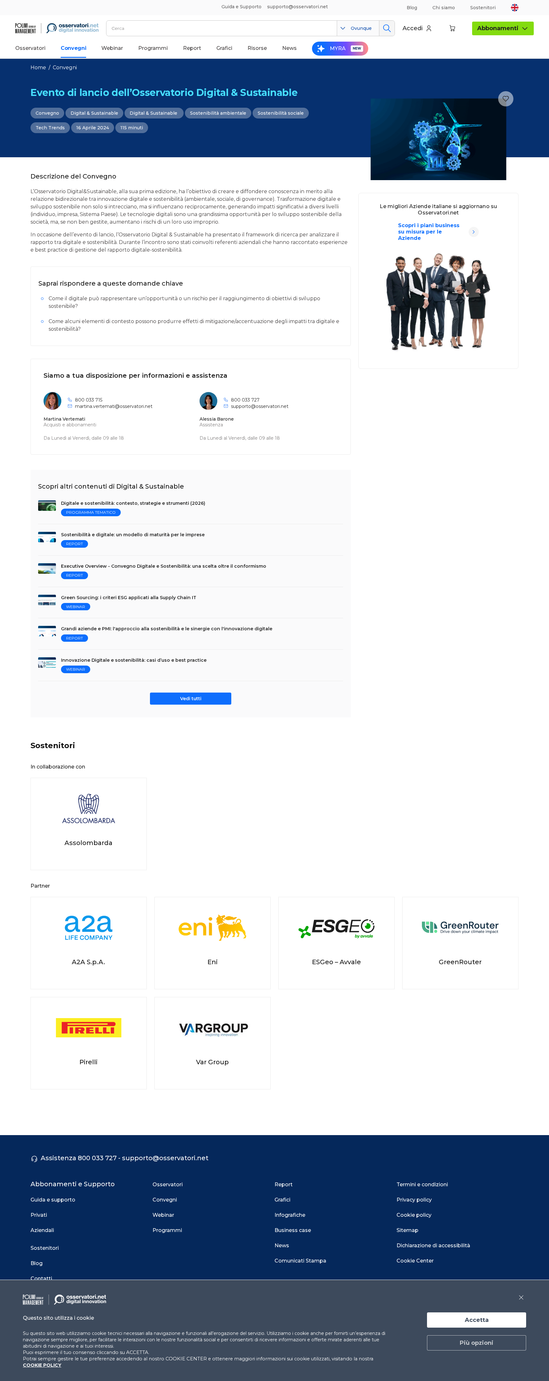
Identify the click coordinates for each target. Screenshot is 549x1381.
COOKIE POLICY (42, 1365)
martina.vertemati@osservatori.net (113, 406)
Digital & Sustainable (94, 113)
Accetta (477, 1320)
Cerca (387, 28)
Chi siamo (443, 7)
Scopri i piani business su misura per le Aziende (428, 231)
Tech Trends (50, 128)
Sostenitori (483, 7)
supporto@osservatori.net (259, 406)
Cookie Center (415, 1261)
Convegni (65, 67)
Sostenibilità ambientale (218, 113)
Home (38, 67)
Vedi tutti (190, 698)
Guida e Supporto (241, 7)
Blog (412, 7)
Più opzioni (476, 1342)
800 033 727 (245, 400)
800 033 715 (88, 400)
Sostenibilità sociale (281, 113)
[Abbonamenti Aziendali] (474, 232)
